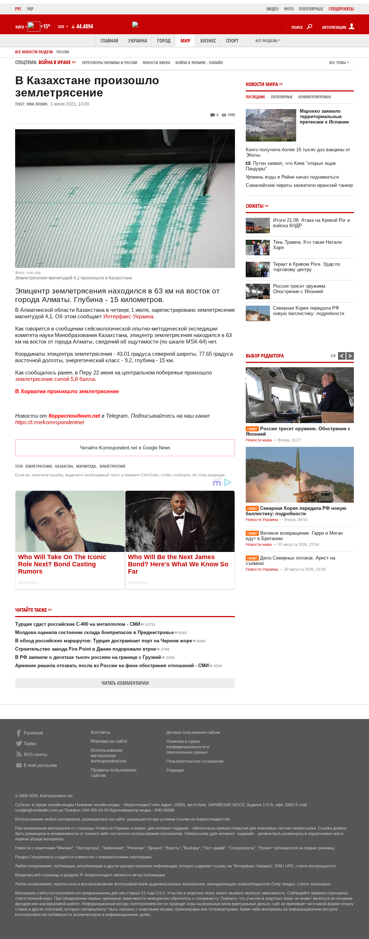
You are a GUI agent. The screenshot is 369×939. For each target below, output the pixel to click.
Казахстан (64, 466)
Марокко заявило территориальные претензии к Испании (324, 116)
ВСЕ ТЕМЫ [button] (337, 62)
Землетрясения (38, 466)
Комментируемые (314, 96)
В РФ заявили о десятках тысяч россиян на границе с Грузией (94, 657)
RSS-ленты (35, 754)
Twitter (30, 743)
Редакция (175, 770)
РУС (18, 9)
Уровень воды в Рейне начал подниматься (292, 177)
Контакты (100, 732)
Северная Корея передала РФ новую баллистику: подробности (308, 310)
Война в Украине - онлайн (199, 62)
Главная (109, 40)
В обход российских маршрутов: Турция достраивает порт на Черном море (110, 640)
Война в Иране (131, 62)
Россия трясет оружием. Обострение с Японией (299, 288)
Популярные (282, 96)
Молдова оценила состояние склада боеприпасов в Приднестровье (101, 632)
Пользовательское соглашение (195, 761)
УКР (30, 9)
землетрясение (112, 466)
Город (163, 40)
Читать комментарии (125, 682)
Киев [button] (19, 27)
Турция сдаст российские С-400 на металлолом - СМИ (85, 624)
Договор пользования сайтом (193, 732)
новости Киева (156, 62)
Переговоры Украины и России (109, 62)
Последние (255, 96)
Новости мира (262, 84)
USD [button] (61, 26)
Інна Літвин (37, 104)
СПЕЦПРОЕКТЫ (341, 9)
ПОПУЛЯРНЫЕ (311, 9)
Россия (63, 51)
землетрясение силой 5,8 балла (55, 379)
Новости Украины (262, 519)
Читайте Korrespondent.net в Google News (125, 447)
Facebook (33, 733)
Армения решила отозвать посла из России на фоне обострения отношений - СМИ (118, 665)
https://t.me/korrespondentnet (49, 422)
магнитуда (86, 466)
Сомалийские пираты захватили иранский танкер (299, 185)
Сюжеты (254, 205)
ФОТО (289, 9)
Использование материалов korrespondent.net (108, 756)
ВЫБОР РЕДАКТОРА (265, 355)
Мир (185, 40)
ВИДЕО (273, 9)
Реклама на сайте (109, 741)
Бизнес (208, 40)
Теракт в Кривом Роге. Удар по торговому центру (306, 266)
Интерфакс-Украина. (129, 316)
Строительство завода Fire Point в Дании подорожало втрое (92, 649)
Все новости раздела (34, 51)
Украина (137, 40)
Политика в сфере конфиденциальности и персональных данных (187, 746)
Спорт (232, 40)
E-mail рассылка (40, 765)
